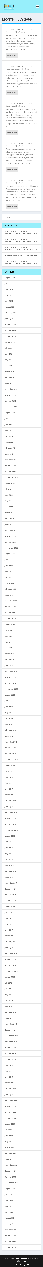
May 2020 (8, 712)
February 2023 (10, 518)
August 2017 (10, 906)
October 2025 (10, 330)
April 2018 (9, 859)
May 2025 (8, 360)
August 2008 (10, 1188)
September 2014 (11, 1036)
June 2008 (9, 1200)
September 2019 (11, 759)
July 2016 (8, 983)
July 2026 (8, 283)
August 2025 (10, 342)
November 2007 (11, 1236)
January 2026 (10, 319)
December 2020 (11, 671)
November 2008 (11, 1171)
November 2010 (11, 1047)
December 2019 (11, 742)
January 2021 (10, 665)
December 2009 (11, 1100)
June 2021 (9, 636)
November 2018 (11, 818)
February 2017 (10, 942)
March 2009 (9, 1147)
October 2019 (10, 753)
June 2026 (9, 289)
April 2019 (9, 789)
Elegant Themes (21, 1258)
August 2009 (10, 1124)
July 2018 (8, 842)
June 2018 (9, 847)
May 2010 (8, 1071)
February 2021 (10, 659)
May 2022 (8, 571)
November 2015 (11, 1030)
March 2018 (9, 865)
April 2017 (9, 930)
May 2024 (8, 430)
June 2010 (9, 1065)
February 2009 (10, 1153)
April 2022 (9, 577)
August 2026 (10, 277)
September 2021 (11, 618)
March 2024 (9, 442)
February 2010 (10, 1089)
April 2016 (9, 1000)
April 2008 (9, 1212)
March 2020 (9, 724)
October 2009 (10, 1112)
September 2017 (11, 900)
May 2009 (8, 1141)
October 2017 (10, 895)
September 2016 (11, 971)
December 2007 (11, 1230)
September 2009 (11, 1118)
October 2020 (10, 683)
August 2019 (10, 765)
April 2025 (9, 366)
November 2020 (11, 677)
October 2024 (10, 401)
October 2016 (10, 965)
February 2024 (10, 448)
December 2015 (11, 1024)
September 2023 (11, 477)
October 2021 (10, 612)
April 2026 (9, 301)
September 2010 (11, 1059)
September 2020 (11, 689)
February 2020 (10, 730)
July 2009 (8, 1130)
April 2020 (9, 718)
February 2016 (10, 1012)
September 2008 (11, 1183)
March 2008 (9, 1218)
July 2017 (8, 912)
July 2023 (8, 489)
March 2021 (9, 654)
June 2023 (9, 495)
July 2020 (8, 701)
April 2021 (9, 648)
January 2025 (10, 383)
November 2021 (11, 607)
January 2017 (10, 947)
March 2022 (9, 583)
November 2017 (11, 889)
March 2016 (9, 1006)
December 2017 (11, 883)
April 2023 (9, 507)
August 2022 (10, 554)
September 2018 (11, 830)
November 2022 (11, 536)
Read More (12, 56)
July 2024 (8, 418)
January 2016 (10, 1018)
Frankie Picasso (18, 29)
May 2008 (8, 1206)
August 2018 (10, 836)
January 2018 (10, 877)
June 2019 (9, 777)
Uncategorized (11, 32)
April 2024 (9, 436)
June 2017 (9, 918)
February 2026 (10, 313)
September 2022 (11, 548)
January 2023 (10, 524)
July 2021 (8, 630)
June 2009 (9, 1136)
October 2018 (10, 824)
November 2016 (11, 959)
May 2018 (8, 853)
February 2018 (10, 871)
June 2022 (9, 565)
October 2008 (10, 1177)
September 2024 (11, 407)
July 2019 (8, 771)
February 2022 (10, 589)
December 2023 (11, 460)
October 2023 (10, 471)
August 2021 (10, 624)
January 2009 (10, 1159)
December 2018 (11, 812)
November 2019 (11, 748)
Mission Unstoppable (13, 69)
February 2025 (10, 377)
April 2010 (9, 1077)
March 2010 (9, 1083)
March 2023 (9, 513)
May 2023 (8, 501)
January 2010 (10, 1094)
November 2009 (11, 1106)
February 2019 (10, 801)
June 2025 (9, 354)
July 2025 (8, 348)
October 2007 (10, 1241)
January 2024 (10, 454)
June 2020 (9, 706)
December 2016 (11, 953)
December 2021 (11, 601)
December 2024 (11, 389)
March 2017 (9, 936)
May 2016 (8, 994)
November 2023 (11, 465)
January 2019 (10, 806)
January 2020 (10, 736)
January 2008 (10, 1224)
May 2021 (8, 642)
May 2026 (8, 295)
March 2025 (9, 371)
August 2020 (10, 695)
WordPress (21, 1261)
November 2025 (11, 324)
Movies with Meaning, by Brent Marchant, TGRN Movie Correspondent (21, 232)
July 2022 (8, 559)
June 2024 (9, 424)
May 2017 (8, 924)
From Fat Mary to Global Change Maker (21, 255)
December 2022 (11, 530)
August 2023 (10, 483)
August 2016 (10, 977)
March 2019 (9, 795)
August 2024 (10, 413)
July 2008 (8, 1194)
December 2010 (11, 1042)
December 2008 (11, 1165)
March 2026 (9, 307)
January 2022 (10, 595)
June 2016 (9, 989)
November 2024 (11, 395)
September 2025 (11, 336)
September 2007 (11, 1247)
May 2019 (8, 783)
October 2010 (10, 1053)
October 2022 (10, 542)
